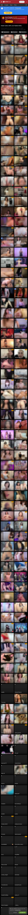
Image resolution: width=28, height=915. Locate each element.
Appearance (6, 32)
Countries (15, 32)
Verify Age (8, 12)
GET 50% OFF (9, 21)
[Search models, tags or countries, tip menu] (26, 5)
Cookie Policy (18, 910)
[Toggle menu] (1, 2)
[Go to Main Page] (8, 1)
